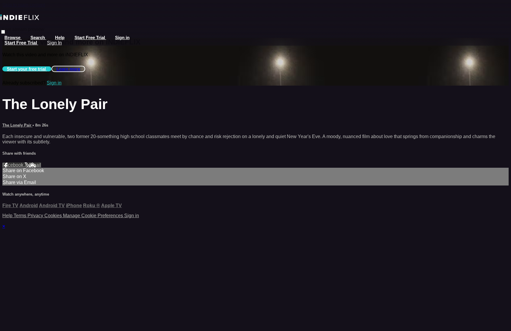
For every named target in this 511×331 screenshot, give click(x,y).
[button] (3, 32)
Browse (13, 37)
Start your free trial (27, 68)
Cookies (53, 215)
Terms (21, 215)
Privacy (36, 215)
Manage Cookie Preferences (93, 215)
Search (38, 37)
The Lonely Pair (17, 125)
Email (35, 164)
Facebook (13, 164)
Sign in (122, 37)
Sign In (54, 42)
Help (59, 37)
